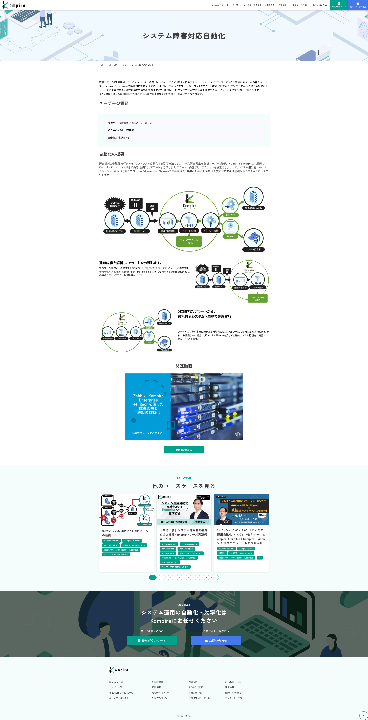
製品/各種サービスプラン (121, 692)
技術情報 (282, 5)
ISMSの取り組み (233, 692)
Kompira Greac (168, 548)
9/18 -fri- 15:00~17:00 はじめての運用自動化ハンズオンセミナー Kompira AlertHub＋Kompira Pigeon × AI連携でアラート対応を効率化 (241, 536)
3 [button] (170, 577)
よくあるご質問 (195, 687)
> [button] (206, 577)
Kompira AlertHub (111, 540)
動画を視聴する (184, 449)
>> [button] (215, 577)
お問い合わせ (218, 640)
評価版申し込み (233, 682)
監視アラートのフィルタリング (134, 545)
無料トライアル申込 (358, 6)
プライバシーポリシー (235, 698)
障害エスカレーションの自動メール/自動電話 (121, 549)
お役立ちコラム (320, 5)
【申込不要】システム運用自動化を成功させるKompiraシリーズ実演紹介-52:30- (184, 534)
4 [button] (179, 577)
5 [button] (188, 577)
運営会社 (229, 687)
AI (259, 557)
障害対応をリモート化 (170, 562)
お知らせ (192, 682)
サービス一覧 (232, 5)
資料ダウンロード (339, 6)
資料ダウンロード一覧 (199, 698)
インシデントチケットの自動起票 (116, 554)
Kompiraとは (217, 5)
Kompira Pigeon (110, 545)
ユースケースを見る (253, 5)
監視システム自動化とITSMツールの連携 (125, 533)
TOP (101, 64)
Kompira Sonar (168, 553)
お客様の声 (269, 5)
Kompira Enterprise (132, 540)
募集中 (222, 553)
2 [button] (161, 577)
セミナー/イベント (301, 5)
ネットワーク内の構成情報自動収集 (175, 567)
